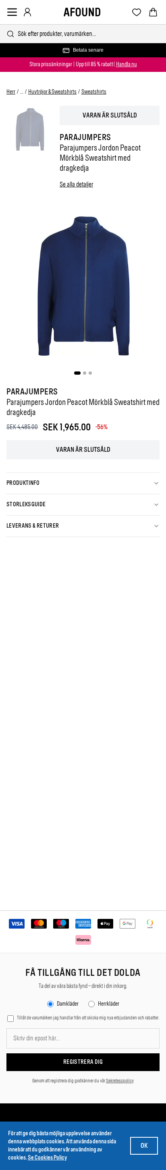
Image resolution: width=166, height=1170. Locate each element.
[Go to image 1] (77, 373)
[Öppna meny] (12, 12)
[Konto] (27, 12)
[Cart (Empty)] (153, 12)
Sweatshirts (93, 91)
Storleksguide (26, 504)
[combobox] (83, 34)
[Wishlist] (137, 12)
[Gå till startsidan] (82, 12)
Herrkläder (108, 1003)
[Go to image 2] (84, 373)
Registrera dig (83, 1062)
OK (144, 1145)
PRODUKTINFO (23, 483)
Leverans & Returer (32, 525)
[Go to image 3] (90, 373)
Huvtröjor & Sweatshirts (52, 91)
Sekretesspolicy (120, 1081)
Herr (10, 91)
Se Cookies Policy (47, 1157)
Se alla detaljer (76, 184)
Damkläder (68, 1003)
